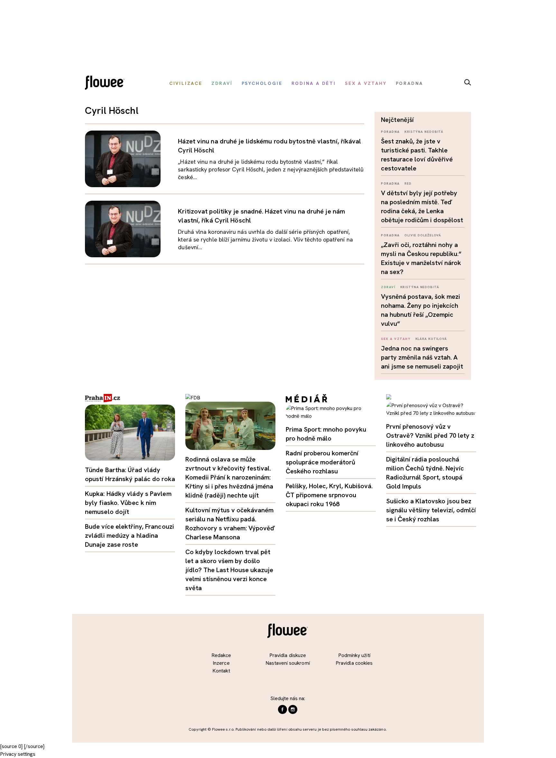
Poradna (390, 132)
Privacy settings (17, 754)
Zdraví (388, 287)
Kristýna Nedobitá (423, 132)
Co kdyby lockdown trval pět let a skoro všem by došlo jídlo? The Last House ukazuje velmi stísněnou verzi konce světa (229, 570)
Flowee (106, 83)
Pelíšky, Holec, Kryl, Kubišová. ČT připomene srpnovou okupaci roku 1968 (329, 495)
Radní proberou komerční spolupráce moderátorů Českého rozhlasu (322, 462)
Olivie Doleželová (422, 235)
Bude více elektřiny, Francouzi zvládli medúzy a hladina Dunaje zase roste (129, 535)
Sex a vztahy (396, 339)
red (408, 183)
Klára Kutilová (431, 339)
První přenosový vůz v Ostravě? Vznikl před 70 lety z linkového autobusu (430, 435)
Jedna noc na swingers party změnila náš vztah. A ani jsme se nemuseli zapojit (422, 357)
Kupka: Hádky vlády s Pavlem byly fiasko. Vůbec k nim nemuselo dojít (128, 502)
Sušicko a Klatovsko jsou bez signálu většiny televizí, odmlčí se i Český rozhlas (431, 510)
